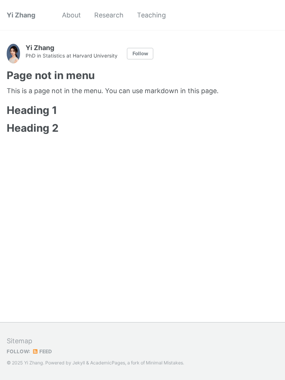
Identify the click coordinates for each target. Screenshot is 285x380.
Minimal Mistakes (164, 363)
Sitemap (19, 341)
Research (109, 15)
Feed (45, 351)
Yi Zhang (21, 15)
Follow (140, 53)
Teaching (151, 15)
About (71, 15)
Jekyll (78, 363)
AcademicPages (107, 363)
